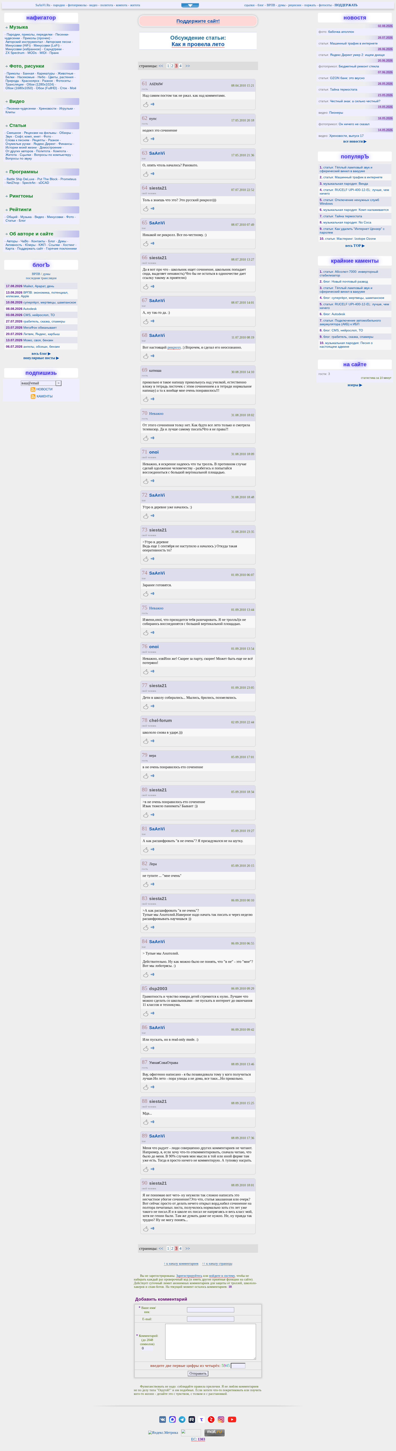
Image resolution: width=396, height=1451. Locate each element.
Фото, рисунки (26, 66)
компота (121, 5)
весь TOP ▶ (355, 246)
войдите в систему (222, 1276)
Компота (59, 151)
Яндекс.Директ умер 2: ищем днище (357, 55)
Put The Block (47, 179)
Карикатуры (46, 73)
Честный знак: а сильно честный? (355, 101)
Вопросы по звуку (19, 158)
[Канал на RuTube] (191, 1419)
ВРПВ (271, 5)
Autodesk (30, 309)
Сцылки (25, 155)
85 (144, 988)
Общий (12, 217)
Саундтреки (53, 49)
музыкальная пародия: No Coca (347, 222)
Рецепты (38, 140)
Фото (47, 136)
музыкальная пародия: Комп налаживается (356, 210)
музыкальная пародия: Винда (345, 183)
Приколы (13, 73)
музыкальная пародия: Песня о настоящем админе (346, 344)
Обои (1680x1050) (19, 88)
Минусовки (55, 217)
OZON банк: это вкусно (347, 78)
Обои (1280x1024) (40, 84)
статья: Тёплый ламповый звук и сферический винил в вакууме (346, 169)
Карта (10, 248)
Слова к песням (17, 140)
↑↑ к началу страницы (217, 1263)
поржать (310, 5)
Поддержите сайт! (198, 21)
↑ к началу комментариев (181, 1263)
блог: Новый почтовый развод (345, 281)
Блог (22, 220)
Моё (73, 88)
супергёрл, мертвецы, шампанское (49, 302)
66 (144, 257)
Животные (65, 73)
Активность (14, 245)
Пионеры (336, 112)
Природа (12, 81)
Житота (11, 155)
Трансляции (15, 84)
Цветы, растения (61, 77)
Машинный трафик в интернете (354, 43)
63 (144, 153)
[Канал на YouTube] (232, 1419)
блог (261, 5)
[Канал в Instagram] (221, 1419)
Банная (28, 73)
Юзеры (30, 245)
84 (144, 941)
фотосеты (325, 5)
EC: (198, 1439)
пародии (59, 5)
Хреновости (47, 108)
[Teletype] (201, 1419)
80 (144, 790)
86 (144, 1027)
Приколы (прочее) (36, 38)
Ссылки (54, 245)
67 (144, 300)
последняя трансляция (41, 278)
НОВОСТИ (44, 389)
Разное (47, 81)
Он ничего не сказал (354, 124)
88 (144, 1101)
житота (135, 5)
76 (144, 646)
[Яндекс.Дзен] (211, 1419)
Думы (62, 241)
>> (187, 65)
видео (93, 5)
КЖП (42, 245)
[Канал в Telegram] (182, 1419)
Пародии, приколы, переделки (29, 34)
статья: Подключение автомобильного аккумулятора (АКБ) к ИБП (350, 322)
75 (144, 608)
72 (144, 495)
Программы (23, 171)
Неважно (156, 414)
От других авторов (19, 151)
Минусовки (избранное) (23, 49)
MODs (32, 53)
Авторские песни (58, 42)
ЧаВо (24, 241)
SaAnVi (157, 153)
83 (144, 898)
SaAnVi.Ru (43, 5)
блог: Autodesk (334, 314)
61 (144, 83)
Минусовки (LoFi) (47, 45)
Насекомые (26, 77)
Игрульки (66, 108)
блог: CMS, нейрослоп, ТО (343, 330)
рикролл (174, 347)
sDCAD (43, 182)
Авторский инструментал (24, 42)
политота (106, 5)
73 (144, 530)
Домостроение (51, 147)
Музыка (18, 27)
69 (144, 370)
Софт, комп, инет (28, 136)
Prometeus (68, 179)
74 (144, 573)
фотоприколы (77, 5)
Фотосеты (63, 81)
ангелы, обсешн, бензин (41, 346)
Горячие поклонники (61, 248)
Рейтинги (20, 209)
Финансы (65, 144)
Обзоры (65, 133)
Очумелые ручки (18, 144)
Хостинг (68, 245)
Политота (43, 151)
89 (144, 1136)
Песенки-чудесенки (21, 108)
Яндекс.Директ (44, 144)
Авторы (12, 241)
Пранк (54, 53)
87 (144, 1062)
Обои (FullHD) (46, 88)
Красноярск (30, 81)
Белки (10, 77)
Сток (63, 88)
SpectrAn (29, 182)
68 (144, 335)
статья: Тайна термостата (342, 216)
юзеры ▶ (355, 385)
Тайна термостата (343, 89)
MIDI (43, 53)
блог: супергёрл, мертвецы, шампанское (353, 298)
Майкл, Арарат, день (38, 286)
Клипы (10, 112)
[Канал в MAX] (172, 1419)
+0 (151, 104)
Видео (17, 101)
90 (144, 1183)
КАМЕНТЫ (44, 396)
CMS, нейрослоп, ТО (39, 315)
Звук (9, 136)
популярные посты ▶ (41, 358)
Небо (41, 77)
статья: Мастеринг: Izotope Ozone (350, 238)
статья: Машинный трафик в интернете (352, 177)
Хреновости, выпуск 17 (346, 136)
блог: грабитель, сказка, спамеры (348, 337)
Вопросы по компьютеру (52, 155)
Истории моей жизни (21, 147)
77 (144, 685)
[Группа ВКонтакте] (162, 1419)
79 (144, 755)
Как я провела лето (198, 44)
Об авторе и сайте (31, 233)
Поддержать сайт (30, 248)
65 (144, 223)
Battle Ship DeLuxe (20, 179)
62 (144, 118)
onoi (154, 452)
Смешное (14, 133)
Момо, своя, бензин (38, 340)
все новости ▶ (354, 141)
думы (281, 5)
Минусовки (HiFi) (18, 45)
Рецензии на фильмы (40, 133)
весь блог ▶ (41, 353)
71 (144, 452)
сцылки (249, 5)
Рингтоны (21, 195)
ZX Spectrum (15, 53)
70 (144, 413)
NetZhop (13, 182)
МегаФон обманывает (40, 327)
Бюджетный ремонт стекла (359, 66)
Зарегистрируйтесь (189, 1276)
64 (144, 188)
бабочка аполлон (341, 31)
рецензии (294, 5)
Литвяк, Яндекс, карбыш (41, 334)
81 (144, 829)
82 (144, 863)
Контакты (38, 241)
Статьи (17, 125)
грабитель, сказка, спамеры (44, 321)
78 (144, 720)
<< (161, 65)
